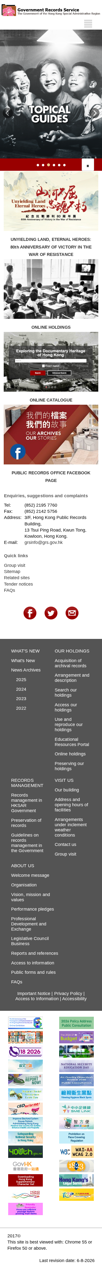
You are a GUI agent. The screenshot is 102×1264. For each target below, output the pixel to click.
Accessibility (74, 998)
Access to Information (37, 998)
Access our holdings (66, 707)
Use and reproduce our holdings (69, 724)
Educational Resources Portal (72, 742)
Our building (67, 789)
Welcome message (30, 875)
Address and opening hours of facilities (71, 804)
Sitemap (12, 571)
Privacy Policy (68, 993)
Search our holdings (66, 693)
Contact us (65, 844)
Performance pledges (32, 909)
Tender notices (18, 584)
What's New (23, 660)
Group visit (14, 565)
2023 (18, 698)
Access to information (32, 962)
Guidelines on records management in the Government (27, 843)
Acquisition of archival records (71, 663)
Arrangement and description (72, 678)
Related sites (17, 577)
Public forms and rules (33, 972)
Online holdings (70, 753)
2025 (18, 679)
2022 (18, 708)
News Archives (26, 670)
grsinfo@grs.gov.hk (44, 542)
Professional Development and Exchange (29, 924)
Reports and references (34, 953)
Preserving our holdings (69, 766)
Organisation (24, 884)
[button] (7, 114)
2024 (18, 689)
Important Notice (34, 993)
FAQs (9, 590)
